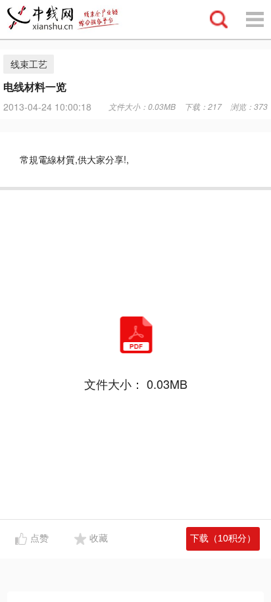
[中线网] (69, 19)
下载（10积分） (223, 538)
